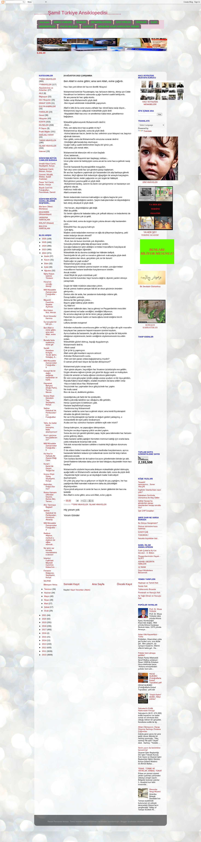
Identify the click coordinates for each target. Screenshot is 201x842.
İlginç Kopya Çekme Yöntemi (49, 276)
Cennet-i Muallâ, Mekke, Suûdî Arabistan (46, 177)
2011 (44, 651)
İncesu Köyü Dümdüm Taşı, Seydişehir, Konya (49, 400)
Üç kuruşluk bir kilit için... (50, 323)
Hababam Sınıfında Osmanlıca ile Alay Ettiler (148, 496)
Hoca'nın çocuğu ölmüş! (48, 284)
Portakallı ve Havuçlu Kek (149, 593)
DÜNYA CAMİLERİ (63, 22)
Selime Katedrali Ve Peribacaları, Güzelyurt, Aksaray (50, 515)
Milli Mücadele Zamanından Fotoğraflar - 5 (50, 446)
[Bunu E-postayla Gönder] (82, 500)
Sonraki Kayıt (71, 584)
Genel (41, 115)
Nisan (47, 600)
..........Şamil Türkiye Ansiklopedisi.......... (77, 12)
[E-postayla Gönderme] (77, 501)
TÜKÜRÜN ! (143, 535)
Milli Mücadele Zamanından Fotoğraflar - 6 (50, 364)
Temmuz (48, 589)
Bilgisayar (43, 97)
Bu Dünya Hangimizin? (148, 523)
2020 (44, 619)
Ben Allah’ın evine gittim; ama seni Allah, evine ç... (50, 332)
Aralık (47, 256)
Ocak (46, 611)
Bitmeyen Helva (50, 585)
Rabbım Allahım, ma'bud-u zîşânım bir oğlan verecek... (49, 538)
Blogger (123, 822)
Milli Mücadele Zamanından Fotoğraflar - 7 (50, 293)
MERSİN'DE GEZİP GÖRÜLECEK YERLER (118, 26)
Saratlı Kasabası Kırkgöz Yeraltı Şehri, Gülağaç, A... (50, 352)
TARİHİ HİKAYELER (47, 140)
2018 (44, 626)
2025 (44, 242)
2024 (44, 246)
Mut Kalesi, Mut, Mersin (50, 311)
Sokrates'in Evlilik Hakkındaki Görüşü (146, 709)
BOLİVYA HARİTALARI (44, 227)
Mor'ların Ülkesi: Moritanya (46, 208)
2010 (44, 655)
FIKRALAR (43, 112)
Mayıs (47, 596)
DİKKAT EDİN (45, 103)
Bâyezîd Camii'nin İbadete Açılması (49, 303)
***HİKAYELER (45, 85)
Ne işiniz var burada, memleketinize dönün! (50, 551)
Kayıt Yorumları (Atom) (80, 590)
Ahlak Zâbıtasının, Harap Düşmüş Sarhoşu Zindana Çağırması (149, 729)
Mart (46, 604)
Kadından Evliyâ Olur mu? (49, 486)
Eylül (46, 267)
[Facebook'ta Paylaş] (89, 500)
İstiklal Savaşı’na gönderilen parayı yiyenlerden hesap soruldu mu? (149, 504)
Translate (148, 131)
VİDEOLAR (141, 22)
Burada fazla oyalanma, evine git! (49, 342)
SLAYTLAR (88, 26)
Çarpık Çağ (143, 532)
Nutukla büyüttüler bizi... (148, 538)
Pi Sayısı (42, 128)
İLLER (154, 22)
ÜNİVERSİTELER (47, 26)
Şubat (47, 607)
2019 (44, 622)
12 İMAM (142, 567)
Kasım (47, 260)
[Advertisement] (86, 65)
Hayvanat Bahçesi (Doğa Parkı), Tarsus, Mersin (50, 387)
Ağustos (48, 271)
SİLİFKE (47, 581)
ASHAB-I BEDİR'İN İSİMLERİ (146, 563)
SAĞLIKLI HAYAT (46, 135)
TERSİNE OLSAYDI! (150, 235)
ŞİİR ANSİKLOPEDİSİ (101, 22)
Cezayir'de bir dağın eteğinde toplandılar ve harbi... (50, 375)
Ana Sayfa (44, 22)
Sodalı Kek (142, 586)
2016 (44, 633)
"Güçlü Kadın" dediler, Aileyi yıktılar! (155, 697)
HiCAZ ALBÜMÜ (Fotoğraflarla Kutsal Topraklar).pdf (155, 678)
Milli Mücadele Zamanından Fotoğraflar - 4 (50, 526)
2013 (44, 644)
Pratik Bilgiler (44, 132)
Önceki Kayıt (124, 584)
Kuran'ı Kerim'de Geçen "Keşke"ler (49, 467)
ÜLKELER (81, 22)
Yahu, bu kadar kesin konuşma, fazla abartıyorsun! (50, 427)
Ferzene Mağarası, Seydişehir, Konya (49, 574)
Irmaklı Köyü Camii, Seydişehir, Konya (47, 165)
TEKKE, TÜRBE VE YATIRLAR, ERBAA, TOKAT (150, 770)
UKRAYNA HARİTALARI (44, 219)
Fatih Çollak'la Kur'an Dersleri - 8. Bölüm (147, 552)
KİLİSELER (44, 125)
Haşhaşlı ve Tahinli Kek (148, 583)
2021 (44, 615)
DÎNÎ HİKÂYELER (150, 182)
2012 (44, 648)
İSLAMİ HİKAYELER (97, 504)
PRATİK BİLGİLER (69, 26)
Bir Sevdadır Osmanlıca (150, 286)
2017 (44, 630)
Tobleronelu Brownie (147, 589)
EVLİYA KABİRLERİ (47, 106)
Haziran (47, 593)
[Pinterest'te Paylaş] (92, 500)
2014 (44, 640)
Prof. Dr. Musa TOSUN (155, 610)
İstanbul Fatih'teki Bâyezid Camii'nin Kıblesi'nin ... (50, 562)
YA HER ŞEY (150, 232)
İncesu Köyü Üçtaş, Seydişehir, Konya (49, 477)
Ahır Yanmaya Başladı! (50, 506)
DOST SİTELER (123, 22)
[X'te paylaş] (87, 500)
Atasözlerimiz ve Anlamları (46, 89)
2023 (44, 250)
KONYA (42, 122)
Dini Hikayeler (45, 100)
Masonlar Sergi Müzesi (155, 790)
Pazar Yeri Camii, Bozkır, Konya (46, 183)
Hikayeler (43, 118)
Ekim (46, 263)
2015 (44, 637)
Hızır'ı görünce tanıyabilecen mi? (50, 437)
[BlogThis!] (84, 500)
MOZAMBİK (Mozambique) (45, 213)
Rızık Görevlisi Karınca (50, 317)
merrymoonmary (90, 822)
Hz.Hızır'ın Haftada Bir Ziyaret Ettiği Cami (50, 457)
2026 (44, 239)
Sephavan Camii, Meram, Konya (46, 170)
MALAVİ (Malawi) (46, 223)
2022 (44, 253)
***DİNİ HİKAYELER (79, 504)
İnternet (42, 151)
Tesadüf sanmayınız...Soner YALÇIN (146, 484)
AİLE (41, 93)
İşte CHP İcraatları (146, 511)
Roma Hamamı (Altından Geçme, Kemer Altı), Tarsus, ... (50, 496)
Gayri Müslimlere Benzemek (145, 571)
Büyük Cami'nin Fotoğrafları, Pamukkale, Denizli (47, 190)
